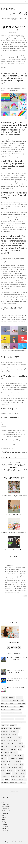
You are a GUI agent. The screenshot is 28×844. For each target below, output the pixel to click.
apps (2, 700)
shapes (21, 764)
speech (3, 770)
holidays (13, 725)
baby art (4, 703)
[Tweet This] (6, 457)
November (5, 806)
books (19, 710)
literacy (14, 734)
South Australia (17, 767)
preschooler (5, 755)
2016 (4, 802)
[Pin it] (15, 457)
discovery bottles (13, 716)
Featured (4, 722)
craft (20, 713)
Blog (2, 423)
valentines (5, 782)
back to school (6, 706)
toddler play (15, 776)
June (3, 817)
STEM (17, 770)
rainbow (24, 452)
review (21, 758)
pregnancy (14, 752)
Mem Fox (9, 740)
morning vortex (5, 404)
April (3, 822)
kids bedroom (14, 731)
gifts (15, 722)
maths (3, 740)
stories (23, 770)
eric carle (4, 719)
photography (17, 452)
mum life (14, 743)
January (4, 828)
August (4, 813)
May (3, 819)
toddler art (5, 776)
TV (25, 779)
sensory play (12, 764)
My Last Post (5, 666)
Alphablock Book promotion (17, 63)
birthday (21, 706)
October (4, 808)
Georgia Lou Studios (17, 842)
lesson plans (5, 734)
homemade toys (6, 728)
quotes (13, 755)
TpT (2, 779)
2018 (4, 797)
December (5, 804)
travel (7, 779)
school (11, 761)
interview (10, 452)
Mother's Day (5, 743)
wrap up (22, 782)
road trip (4, 761)
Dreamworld (4, 368)
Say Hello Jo (9, 59)
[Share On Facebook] (9, 457)
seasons (4, 764)
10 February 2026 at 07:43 (10, 563)
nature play (5, 746)
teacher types (6, 773)
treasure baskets (17, 779)
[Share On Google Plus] (12, 457)
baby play (12, 703)
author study (14, 700)
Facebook (3, 426)
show (3, 767)
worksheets (14, 782)
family (12, 719)
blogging (3, 452)
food (10, 722)
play (19, 749)
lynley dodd (17, 737)
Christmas (13, 713)
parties (3, 749)
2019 (4, 795)
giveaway (22, 722)
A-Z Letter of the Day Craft (16, 687)
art (7, 700)
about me (4, 697)
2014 (4, 833)
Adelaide (12, 697)
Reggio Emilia (12, 758)
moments (17, 740)
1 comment (4, 451)
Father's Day (19, 719)
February (4, 826)
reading (4, 758)
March (4, 824)
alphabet (19, 697)
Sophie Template (21, 840)
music (21, 743)
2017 (4, 800)
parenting (21, 746)
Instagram (3, 425)
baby (22, 700)
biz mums (4, 710)
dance (3, 716)
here (2, 52)
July (3, 815)
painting (13, 746)
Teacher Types (12, 840)
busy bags (4, 713)
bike (15, 706)
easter (23, 716)
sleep (8, 767)
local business (6, 737)
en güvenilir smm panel (12, 573)
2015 (4, 830)
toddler (23, 773)
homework (16, 728)
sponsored (11, 770)
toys (23, 776)
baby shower (21, 703)
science (18, 761)
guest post (5, 725)
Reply (25, 595)
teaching (15, 773)
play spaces (5, 752)
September (5, 811)
